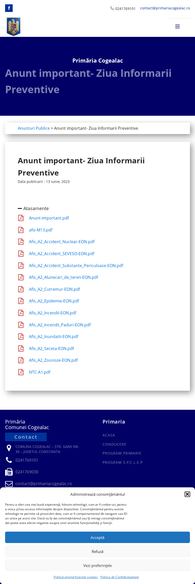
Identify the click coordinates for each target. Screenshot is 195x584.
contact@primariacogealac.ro (165, 8)
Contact (26, 436)
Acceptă (97, 537)
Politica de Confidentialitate (119, 577)
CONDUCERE (114, 444)
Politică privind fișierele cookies (76, 577)
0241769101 (125, 8)
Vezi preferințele (97, 565)
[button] (187, 494)
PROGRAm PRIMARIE (122, 453)
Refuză (97, 551)
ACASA (109, 435)
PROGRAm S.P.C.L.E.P (123, 462)
